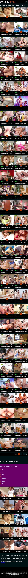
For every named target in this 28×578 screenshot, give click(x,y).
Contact (6, 576)
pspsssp (3, 481)
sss (2, 483)
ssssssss (3, 479)
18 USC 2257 (11, 576)
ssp (2, 476)
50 (26, 454)
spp (2, 470)
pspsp (2, 474)
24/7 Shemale (7, 2)
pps (2, 472)
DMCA (15, 576)
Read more (3, 562)
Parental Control (20, 576)
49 (24, 454)
